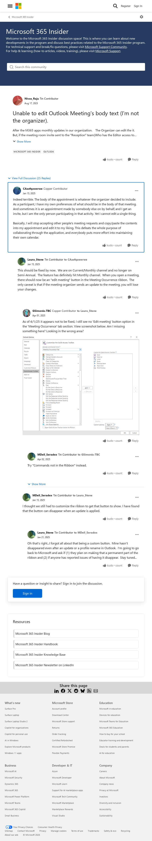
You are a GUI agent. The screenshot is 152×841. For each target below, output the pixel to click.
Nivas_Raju (32, 98)
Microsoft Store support (63, 721)
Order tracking (59, 734)
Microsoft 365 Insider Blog (32, 634)
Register (126, 6)
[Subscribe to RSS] (89, 690)
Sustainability (105, 815)
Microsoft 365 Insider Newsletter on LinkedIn (44, 665)
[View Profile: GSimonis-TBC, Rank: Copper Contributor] (26, 313)
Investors (103, 796)
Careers (103, 771)
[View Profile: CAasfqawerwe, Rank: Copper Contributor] (17, 191)
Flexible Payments (60, 753)
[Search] (115, 6)
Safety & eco (110, 830)
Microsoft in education (110, 708)
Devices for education (109, 715)
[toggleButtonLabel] (141, 17)
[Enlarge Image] (81, 385)
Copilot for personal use (16, 734)
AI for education (107, 753)
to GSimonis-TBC (89, 454)
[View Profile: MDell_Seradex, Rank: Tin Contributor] (31, 456)
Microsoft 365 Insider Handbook (36, 644)
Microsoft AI (10, 771)
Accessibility (105, 809)
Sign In (138, 6)
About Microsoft (107, 777)
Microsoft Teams (12, 802)
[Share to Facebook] (63, 690)
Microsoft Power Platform (17, 796)
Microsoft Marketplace (63, 802)
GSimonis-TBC (41, 311)
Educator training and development (116, 740)
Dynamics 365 (11, 783)
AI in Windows (11, 740)
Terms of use (77, 830)
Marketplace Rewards (62, 809)
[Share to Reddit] (76, 690)
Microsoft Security (13, 777)
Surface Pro (10, 708)
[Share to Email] (96, 690)
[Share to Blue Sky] (83, 690)
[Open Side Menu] (10, 6)
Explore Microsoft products (17, 746)
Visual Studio (58, 815)
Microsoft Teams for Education (113, 721)
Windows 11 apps (13, 753)
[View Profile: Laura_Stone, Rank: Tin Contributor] (22, 261)
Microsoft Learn (59, 783)
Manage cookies (58, 830)
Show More (24, 141)
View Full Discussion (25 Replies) (31, 178)
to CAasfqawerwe (75, 259)
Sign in (27, 593)
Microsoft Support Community (106, 47)
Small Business (12, 815)
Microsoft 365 (11, 790)
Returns (56, 727)
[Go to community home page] (18, 6)
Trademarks (93, 830)
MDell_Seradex (47, 454)
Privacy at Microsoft (108, 790)
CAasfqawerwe (33, 188)
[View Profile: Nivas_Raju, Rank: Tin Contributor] (18, 101)
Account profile (59, 708)
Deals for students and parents (114, 746)
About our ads (11, 834)
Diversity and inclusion (110, 802)
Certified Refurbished (62, 740)
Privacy (42, 830)
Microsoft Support (107, 51)
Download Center (60, 715)
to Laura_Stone (87, 311)
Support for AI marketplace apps (67, 790)
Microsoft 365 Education (111, 727)
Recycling (125, 830)
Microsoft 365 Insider (23, 16)
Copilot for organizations (16, 727)
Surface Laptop (12, 715)
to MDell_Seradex (85, 532)
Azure (55, 771)
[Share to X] (69, 690)
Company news (106, 783)
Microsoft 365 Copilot (15, 809)
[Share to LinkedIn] (56, 690)
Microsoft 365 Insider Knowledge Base (40, 654)
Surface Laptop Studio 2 (16, 721)
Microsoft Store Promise (63, 746)
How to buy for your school (112, 734)
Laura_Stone (36, 259)
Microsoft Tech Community (64, 796)
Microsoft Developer (62, 777)
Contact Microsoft (26, 830)
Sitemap (9, 830)
